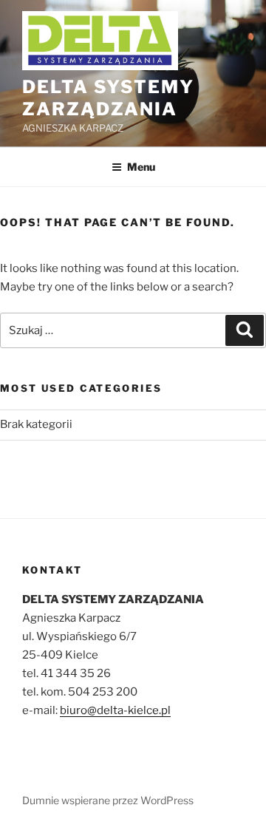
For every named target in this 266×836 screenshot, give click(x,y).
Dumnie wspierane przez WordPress (108, 800)
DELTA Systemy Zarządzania (108, 98)
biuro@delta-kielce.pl (115, 710)
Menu (141, 166)
